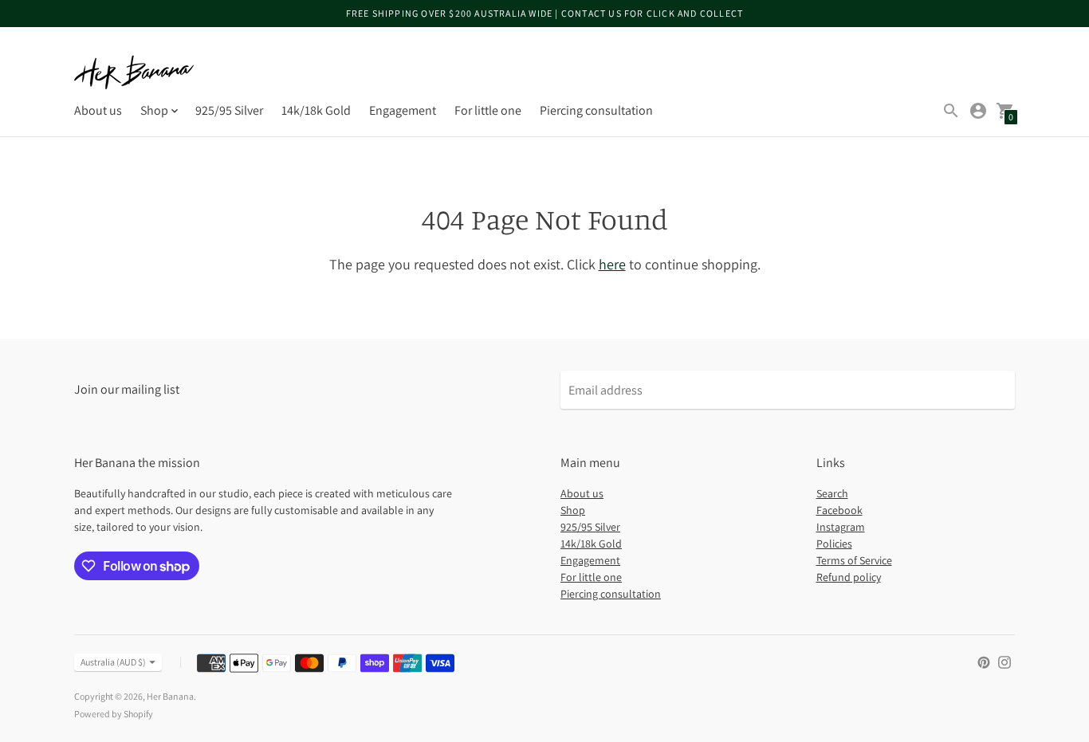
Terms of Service (854, 560)
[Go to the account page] (978, 110)
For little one (487, 110)
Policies (834, 543)
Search (832, 493)
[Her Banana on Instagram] (1004, 661)
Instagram (840, 527)
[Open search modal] (951, 110)
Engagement (402, 110)
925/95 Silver (229, 110)
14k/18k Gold (316, 110)
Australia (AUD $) (113, 662)
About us (98, 110)
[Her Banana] (134, 72)
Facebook (839, 510)
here (612, 264)
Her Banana (170, 696)
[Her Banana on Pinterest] (983, 661)
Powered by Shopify (113, 714)
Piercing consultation (596, 110)
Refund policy (848, 577)
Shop (572, 510)
